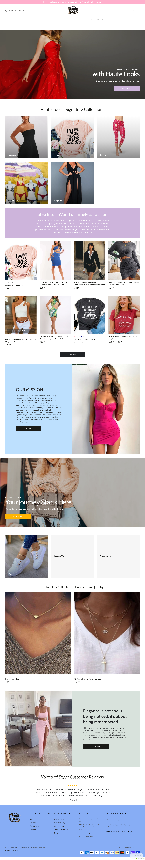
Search (33, 822)
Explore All (34, 826)
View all (72, 354)
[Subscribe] (138, 823)
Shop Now (18, 516)
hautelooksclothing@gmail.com (90, 837)
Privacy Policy (59, 822)
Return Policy (59, 826)
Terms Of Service (61, 832)
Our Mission (34, 829)
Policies (57, 836)
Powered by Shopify (11, 853)
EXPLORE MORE (96, 746)
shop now (126, 88)
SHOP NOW (28, 429)
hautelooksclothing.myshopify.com (21, 850)
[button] (127, 10)
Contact (33, 832)
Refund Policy (59, 829)
